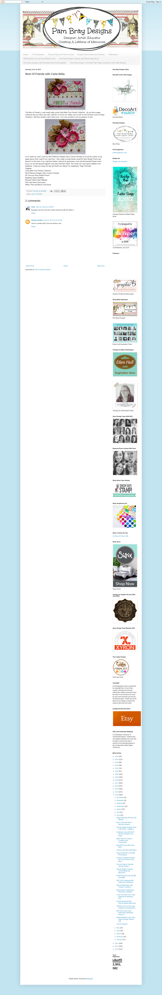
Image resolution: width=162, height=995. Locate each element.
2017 (117, 783)
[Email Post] (51, 191)
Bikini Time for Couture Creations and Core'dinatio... (124, 840)
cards (33, 194)
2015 (117, 789)
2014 (117, 792)
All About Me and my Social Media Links (39, 59)
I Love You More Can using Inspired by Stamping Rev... (125, 896)
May (118, 928)
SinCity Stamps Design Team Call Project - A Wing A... (126, 828)
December (120, 797)
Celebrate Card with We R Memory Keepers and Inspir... (125, 834)
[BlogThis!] (57, 191)
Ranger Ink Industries (120, 161)
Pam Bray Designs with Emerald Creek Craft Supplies (44, 63)
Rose (33, 207)
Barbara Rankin (37, 220)
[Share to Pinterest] (65, 191)
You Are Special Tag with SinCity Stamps (124, 865)
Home (25, 54)
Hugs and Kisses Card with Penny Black (125, 854)
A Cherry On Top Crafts (120, 536)
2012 (117, 943)
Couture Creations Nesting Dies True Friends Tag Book (125, 859)
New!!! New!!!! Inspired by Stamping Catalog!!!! (125, 891)
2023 (117, 765)
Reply (33, 213)
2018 (117, 780)
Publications (113, 54)
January (120, 939)
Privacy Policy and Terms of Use (61, 54)
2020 (117, 774)
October (120, 803)
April (118, 931)
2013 (117, 795)
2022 (117, 768)
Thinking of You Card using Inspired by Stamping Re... (126, 907)
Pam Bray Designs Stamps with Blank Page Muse (79, 59)
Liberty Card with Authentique (126, 850)
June (118, 815)
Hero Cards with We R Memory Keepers (124, 823)
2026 (117, 756)
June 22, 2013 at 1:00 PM (44, 207)
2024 (117, 762)
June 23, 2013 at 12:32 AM (53, 220)
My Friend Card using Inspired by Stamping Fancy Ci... (124, 912)
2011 (117, 946)
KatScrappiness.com (120, 153)
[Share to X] (60, 191)
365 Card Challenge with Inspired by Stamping (125, 881)
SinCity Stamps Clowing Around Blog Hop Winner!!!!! (124, 871)
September (121, 806)
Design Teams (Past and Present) (91, 54)
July (118, 812)
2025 (117, 759)
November (120, 800)
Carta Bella (38, 194)
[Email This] (55, 191)
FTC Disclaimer (38, 54)
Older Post (100, 266)
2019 (117, 777)
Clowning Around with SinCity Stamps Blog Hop (126, 902)
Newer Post (30, 266)
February (120, 937)
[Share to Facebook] (62, 191)
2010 (117, 949)
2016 (117, 786)
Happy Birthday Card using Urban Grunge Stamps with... (125, 919)
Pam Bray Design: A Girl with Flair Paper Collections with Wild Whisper (98, 63)
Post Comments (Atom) (42, 270)
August (119, 809)
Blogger (90, 979)
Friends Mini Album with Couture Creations (124, 886)
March (119, 934)
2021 (117, 771)
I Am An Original (121, 924)
